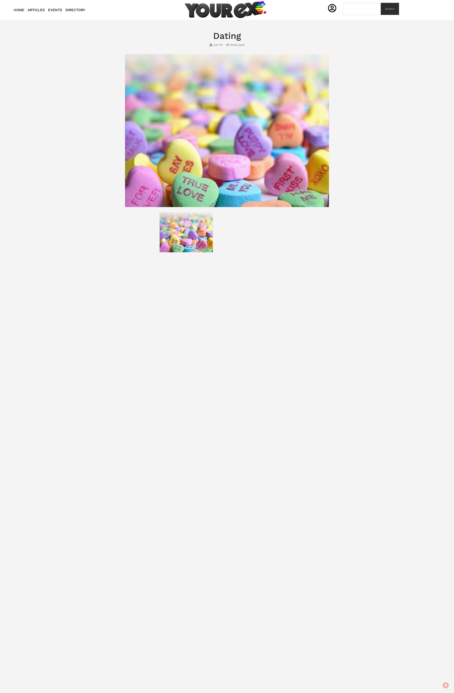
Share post (237, 44)
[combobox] (362, 9)
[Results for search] (362, 17)
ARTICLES (36, 10)
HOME (19, 10)
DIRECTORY (75, 10)
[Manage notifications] (446, 685)
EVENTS (55, 10)
